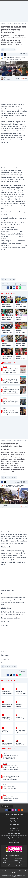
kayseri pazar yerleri (10, 49)
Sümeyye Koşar (8, 78)
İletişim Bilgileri (18, 865)
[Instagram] (13, 810)
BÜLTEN (6, 506)
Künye (4, 860)
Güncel (9, 23)
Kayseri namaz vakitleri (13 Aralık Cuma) (19, 440)
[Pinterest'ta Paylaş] (17, 287)
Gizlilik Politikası (18, 858)
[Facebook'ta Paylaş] (2, 54)
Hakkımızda (5, 858)
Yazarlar (14, 840)
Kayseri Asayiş (14, 828)
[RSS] (22, 810)
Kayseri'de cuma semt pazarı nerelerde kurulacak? (19, 23)
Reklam (4, 862)
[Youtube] (19, 810)
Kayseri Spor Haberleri (14, 838)
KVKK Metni (17, 862)
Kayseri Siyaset (14, 821)
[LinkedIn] (16, 810)
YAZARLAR (6, 806)
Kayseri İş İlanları (14, 842)
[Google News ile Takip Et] (23, 78)
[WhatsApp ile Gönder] (20, 287)
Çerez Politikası (18, 860)
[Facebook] (6, 810)
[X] (9, 810)
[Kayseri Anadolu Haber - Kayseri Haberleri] (14, 849)
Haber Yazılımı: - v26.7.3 (13, 876)
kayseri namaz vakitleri (10, 477)
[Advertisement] (14, 11)
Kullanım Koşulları (6, 865)
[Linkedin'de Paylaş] (14, 287)
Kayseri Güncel (14, 818)
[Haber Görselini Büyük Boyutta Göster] (14, 68)
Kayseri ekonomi (14, 830)
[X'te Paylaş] (5, 54)
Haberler (3, 23)
